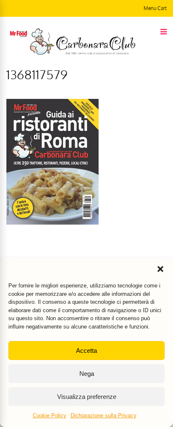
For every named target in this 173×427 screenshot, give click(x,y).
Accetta (86, 350)
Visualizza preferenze (86, 396)
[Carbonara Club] (82, 53)
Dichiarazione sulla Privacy (103, 415)
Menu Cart (155, 8)
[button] (160, 269)
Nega (86, 373)
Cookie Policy (49, 415)
